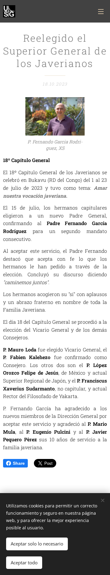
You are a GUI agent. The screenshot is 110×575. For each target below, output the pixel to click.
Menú (101, 11)
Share (19, 463)
